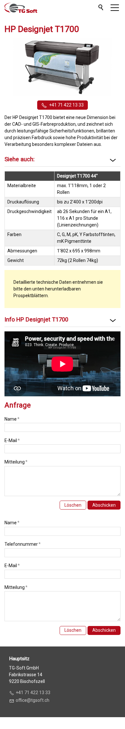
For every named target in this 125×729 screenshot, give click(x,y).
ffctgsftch (33, 700)
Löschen (72, 505)
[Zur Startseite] (20, 8)
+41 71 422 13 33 (66, 104)
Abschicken (104, 505)
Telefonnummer (22, 544)
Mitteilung (16, 461)
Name (12, 419)
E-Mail (12, 440)
